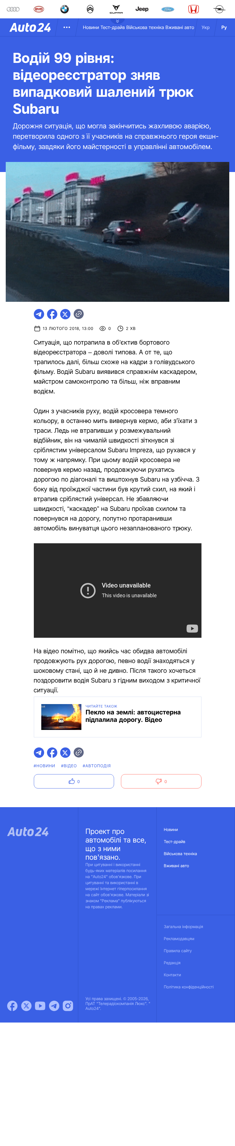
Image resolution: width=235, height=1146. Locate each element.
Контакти (172, 975)
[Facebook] (12, 1006)
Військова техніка (145, 27)
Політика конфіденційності (189, 987)
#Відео (69, 766)
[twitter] (65, 314)
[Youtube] (40, 1006)
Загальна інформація (183, 926)
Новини (91, 27)
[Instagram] (68, 1006)
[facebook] (52, 314)
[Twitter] (26, 1006)
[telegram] (39, 314)
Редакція (172, 963)
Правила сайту (178, 950)
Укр (206, 27)
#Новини (45, 766)
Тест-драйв (113, 27)
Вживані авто (180, 27)
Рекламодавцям (179, 938)
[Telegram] (54, 1006)
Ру (224, 27)
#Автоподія (97, 766)
